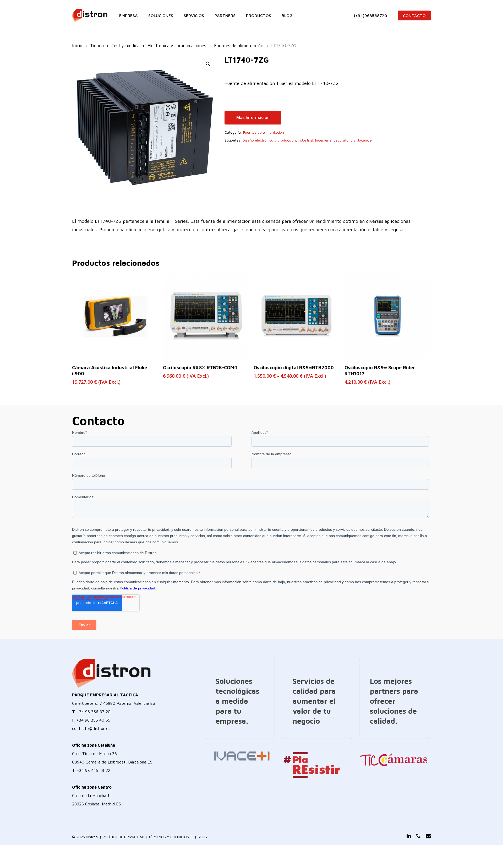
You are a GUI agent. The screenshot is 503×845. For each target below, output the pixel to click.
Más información (253, 117)
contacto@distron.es (91, 728)
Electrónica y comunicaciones (176, 45)
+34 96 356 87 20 (94, 711)
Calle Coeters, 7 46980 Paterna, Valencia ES (113, 703)
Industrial (305, 140)
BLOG (202, 837)
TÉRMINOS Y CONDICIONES (171, 837)
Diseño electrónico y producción (269, 140)
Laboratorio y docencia (352, 140)
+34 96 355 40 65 (93, 720)
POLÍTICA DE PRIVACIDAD (123, 837)
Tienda (97, 45)
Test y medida (126, 45)
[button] (208, 64)
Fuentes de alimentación (238, 45)
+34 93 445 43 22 (93, 770)
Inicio (77, 45)
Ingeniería (323, 140)
